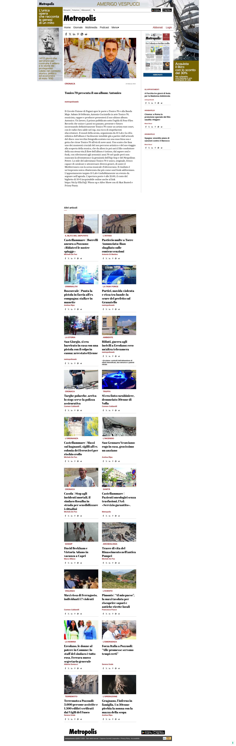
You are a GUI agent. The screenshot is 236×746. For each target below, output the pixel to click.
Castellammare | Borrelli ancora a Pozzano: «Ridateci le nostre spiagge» (81, 245)
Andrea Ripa (69, 305)
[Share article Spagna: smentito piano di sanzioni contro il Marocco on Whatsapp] (159, 148)
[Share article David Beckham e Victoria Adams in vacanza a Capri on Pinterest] (75, 563)
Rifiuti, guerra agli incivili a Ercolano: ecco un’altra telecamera (117, 345)
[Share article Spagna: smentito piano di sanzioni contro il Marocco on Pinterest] (155, 148)
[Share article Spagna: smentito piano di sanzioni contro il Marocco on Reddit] (162, 148)
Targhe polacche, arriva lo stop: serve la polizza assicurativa (80, 399)
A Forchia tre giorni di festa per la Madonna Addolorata (157, 94)
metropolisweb (108, 305)
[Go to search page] (94, 10)
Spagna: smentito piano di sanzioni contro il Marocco (157, 139)
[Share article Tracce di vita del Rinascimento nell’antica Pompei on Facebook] (103, 563)
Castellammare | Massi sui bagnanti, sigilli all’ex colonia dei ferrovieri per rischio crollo (81, 448)
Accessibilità (135, 738)
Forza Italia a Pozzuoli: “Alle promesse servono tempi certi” (117, 650)
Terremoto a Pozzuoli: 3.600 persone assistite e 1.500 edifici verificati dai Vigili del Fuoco (81, 706)
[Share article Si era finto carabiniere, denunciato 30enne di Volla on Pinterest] (113, 410)
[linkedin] (74, 34)
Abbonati (158, 27)
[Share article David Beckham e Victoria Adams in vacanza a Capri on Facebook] (66, 563)
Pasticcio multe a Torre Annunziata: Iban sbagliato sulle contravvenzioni (117, 245)
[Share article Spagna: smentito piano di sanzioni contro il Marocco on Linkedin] (152, 148)
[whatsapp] (82, 34)
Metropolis (66, 10)
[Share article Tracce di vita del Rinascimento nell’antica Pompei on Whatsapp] (116, 563)
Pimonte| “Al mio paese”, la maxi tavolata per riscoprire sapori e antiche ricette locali (118, 601)
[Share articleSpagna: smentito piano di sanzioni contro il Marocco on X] (149, 148)
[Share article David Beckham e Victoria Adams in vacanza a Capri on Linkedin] (72, 563)
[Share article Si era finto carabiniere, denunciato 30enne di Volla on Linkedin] (110, 410)
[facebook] (66, 34)
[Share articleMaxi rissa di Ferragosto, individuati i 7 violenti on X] (69, 614)
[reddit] (86, 34)
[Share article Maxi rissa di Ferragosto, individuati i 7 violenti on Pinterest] (75, 614)
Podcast (104, 27)
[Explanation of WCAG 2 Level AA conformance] (167, 739)
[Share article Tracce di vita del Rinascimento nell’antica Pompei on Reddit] (119, 563)
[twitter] (70, 34)
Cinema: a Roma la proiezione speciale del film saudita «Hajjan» (157, 117)
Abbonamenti (85, 10)
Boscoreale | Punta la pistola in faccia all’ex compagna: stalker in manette (78, 296)
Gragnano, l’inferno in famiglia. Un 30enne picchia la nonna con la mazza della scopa (117, 706)
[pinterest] (78, 34)
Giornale (78, 27)
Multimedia (91, 27)
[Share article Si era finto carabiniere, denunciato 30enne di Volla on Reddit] (119, 410)
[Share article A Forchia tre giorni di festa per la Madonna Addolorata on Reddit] (162, 103)
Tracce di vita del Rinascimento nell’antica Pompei (119, 552)
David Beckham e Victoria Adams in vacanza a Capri (76, 552)
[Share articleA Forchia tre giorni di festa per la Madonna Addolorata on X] (149, 103)
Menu (115, 27)
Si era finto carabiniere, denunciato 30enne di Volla (118, 399)
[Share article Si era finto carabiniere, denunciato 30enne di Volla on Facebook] (103, 410)
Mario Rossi (148, 123)
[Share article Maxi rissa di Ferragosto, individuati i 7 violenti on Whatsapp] (78, 614)
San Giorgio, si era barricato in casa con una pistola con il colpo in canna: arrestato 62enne (81, 347)
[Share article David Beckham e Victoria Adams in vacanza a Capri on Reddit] (81, 563)
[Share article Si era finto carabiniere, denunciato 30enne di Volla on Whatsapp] (116, 410)
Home (67, 27)
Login (169, 27)
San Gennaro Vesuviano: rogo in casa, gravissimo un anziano (118, 446)
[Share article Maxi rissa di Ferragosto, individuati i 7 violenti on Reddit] (81, 614)
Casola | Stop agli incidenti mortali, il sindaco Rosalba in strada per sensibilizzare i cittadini (81, 501)
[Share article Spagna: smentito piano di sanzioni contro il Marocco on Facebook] (146, 148)
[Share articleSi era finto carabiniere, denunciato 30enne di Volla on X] (107, 410)
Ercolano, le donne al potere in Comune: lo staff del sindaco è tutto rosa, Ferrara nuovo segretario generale (79, 653)
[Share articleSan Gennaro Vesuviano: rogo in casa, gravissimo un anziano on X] (107, 461)
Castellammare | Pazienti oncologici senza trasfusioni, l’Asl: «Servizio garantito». (119, 499)
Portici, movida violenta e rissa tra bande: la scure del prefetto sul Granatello (118, 296)
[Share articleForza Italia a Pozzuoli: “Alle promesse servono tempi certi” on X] (107, 668)
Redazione (75, 10)
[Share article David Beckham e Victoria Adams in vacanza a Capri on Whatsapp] (78, 563)
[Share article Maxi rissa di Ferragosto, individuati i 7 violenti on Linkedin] (72, 614)
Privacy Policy (125, 738)
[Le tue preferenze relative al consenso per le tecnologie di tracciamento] (233, 743)
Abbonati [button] (157, 75)
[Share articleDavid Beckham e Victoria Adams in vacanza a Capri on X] (69, 563)
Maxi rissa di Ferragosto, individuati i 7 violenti (80, 597)
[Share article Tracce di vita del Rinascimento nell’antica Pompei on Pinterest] (113, 563)
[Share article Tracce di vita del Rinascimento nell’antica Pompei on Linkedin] (110, 563)
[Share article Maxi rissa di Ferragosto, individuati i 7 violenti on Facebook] (66, 614)
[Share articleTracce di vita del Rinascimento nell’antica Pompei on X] (107, 563)
